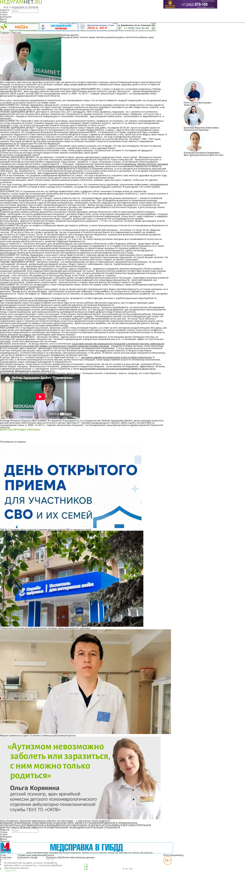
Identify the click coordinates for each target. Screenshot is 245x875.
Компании (5, 16)
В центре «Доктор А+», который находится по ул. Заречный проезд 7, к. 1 (40, 357)
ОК (85, 867)
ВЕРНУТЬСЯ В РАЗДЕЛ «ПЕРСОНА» (20, 429)
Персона (16, 32)
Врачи (3, 19)
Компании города (27, 857)
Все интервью (84, 438)
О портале (5, 857)
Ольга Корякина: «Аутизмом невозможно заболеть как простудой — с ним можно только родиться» (55, 821)
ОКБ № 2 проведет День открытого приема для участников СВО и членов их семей (45, 529)
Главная (4, 32)
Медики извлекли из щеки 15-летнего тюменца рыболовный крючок (38, 735)
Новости (4, 10)
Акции (3, 21)
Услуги (3, 14)
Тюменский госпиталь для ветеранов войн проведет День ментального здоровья (45, 628)
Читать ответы (216, 36)
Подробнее (10, 870)
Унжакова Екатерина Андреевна (201, 152)
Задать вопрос (195, 36)
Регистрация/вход (173, 855)
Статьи (3, 12)
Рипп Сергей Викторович (198, 102)
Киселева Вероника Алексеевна (201, 127)
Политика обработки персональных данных (70, 857)
